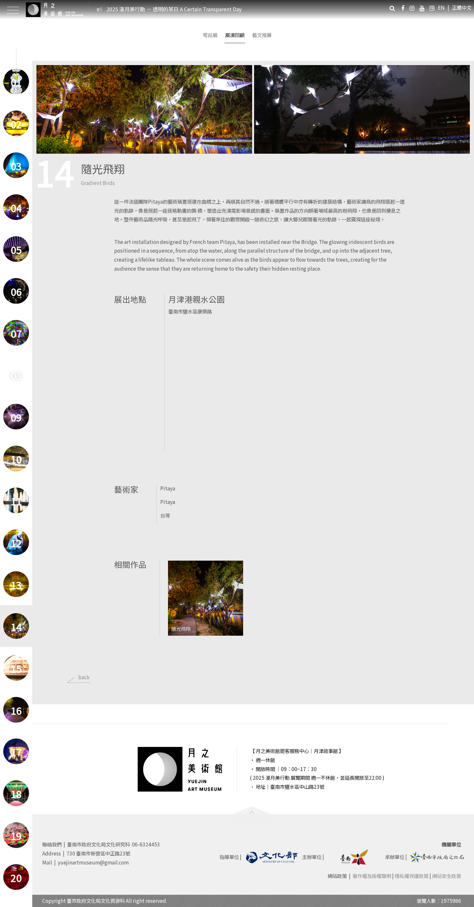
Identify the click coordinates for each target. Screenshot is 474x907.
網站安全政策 (446, 875)
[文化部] (272, 856)
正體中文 (461, 7)
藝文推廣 (262, 34)
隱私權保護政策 (412, 875)
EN (441, 7)
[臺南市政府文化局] (437, 856)
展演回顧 (234, 34)
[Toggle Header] (13, 10)
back (84, 676)
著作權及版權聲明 (371, 875)
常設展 (210, 34)
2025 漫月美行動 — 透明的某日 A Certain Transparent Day (174, 9)
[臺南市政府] (355, 856)
